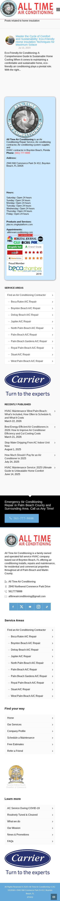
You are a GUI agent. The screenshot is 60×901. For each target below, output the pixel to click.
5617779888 (15, 591)
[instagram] (38, 606)
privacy (30, 897)
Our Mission (13, 828)
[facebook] (13, 606)
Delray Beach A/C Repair (24, 315)
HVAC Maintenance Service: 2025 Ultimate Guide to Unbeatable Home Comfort (28, 469)
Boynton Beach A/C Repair (25, 308)
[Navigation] (58, 9)
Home (10, 718)
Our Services (14, 724)
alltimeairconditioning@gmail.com (27, 596)
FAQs (10, 841)
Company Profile (16, 731)
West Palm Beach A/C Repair (27, 361)
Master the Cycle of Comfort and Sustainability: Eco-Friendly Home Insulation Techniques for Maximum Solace (35, 40)
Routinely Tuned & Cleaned (22, 814)
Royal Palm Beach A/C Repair (27, 348)
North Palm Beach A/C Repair (27, 328)
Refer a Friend (15, 751)
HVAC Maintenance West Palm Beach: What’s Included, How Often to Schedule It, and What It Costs (28, 414)
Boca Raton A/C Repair (23, 301)
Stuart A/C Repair (20, 354)
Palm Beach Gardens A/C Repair (29, 341)
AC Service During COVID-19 (23, 808)
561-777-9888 (24, 518)
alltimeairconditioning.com (20, 232)
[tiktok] (47, 606)
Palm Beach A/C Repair (24, 334)
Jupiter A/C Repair (21, 321)
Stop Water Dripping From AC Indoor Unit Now (27, 444)
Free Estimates (15, 744)
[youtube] (30, 606)
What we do (13, 821)
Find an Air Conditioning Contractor (26, 295)
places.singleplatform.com (19, 224)
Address (11, 158)
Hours (9, 192)
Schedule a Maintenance (20, 737)
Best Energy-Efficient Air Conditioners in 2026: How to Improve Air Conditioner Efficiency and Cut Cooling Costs (26, 430)
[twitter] (21, 606)
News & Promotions (18, 834)
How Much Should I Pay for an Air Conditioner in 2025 (23, 457)
